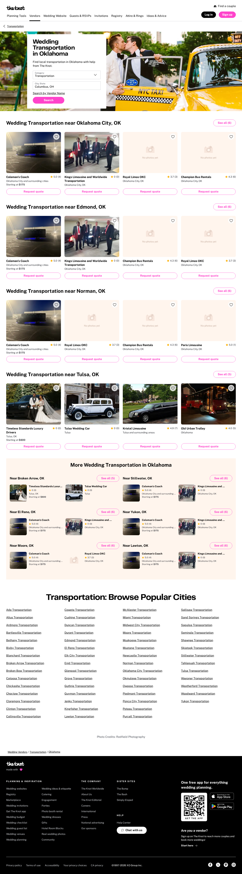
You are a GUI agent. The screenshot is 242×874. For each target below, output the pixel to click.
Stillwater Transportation (197, 655)
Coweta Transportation (79, 610)
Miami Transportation (137, 617)
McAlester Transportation (139, 610)
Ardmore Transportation (22, 625)
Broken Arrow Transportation (25, 663)
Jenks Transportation (78, 701)
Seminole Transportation (197, 632)
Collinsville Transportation (23, 716)
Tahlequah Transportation (198, 663)
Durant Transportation (78, 632)
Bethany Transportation (21, 640)
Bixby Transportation (20, 648)
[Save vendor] (56, 136)
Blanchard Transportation (23, 655)
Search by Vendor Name (49, 93)
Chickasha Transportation (23, 686)
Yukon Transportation (195, 701)
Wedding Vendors (17, 752)
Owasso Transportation (138, 686)
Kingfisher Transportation (81, 709)
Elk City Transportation (79, 655)
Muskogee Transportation (139, 640)
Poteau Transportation (137, 709)
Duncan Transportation (79, 625)
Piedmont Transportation (139, 693)
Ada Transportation (19, 610)
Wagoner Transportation (197, 678)
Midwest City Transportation (141, 625)
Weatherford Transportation (199, 686)
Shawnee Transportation (197, 640)
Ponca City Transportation (140, 701)
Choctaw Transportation (22, 693)
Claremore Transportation (23, 701)
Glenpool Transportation (80, 670)
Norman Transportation (138, 663)
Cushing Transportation (79, 617)
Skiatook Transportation (197, 648)
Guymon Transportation (79, 693)
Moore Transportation (137, 632)
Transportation (15, 26)
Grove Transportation (78, 678)
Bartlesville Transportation (23, 632)
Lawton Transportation (79, 716)
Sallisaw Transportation (196, 610)
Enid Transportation (77, 663)
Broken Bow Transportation (24, 670)
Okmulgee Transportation (139, 678)
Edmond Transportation (79, 640)
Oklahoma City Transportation (142, 670)
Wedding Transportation (63, 123)
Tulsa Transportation (194, 670)
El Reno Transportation (79, 648)
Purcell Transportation (137, 716)
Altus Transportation (19, 617)
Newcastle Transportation (140, 655)
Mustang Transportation (138, 648)
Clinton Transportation (21, 709)
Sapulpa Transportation (196, 625)
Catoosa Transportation (21, 678)
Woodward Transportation (198, 693)
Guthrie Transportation (79, 686)
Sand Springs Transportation (200, 617)
